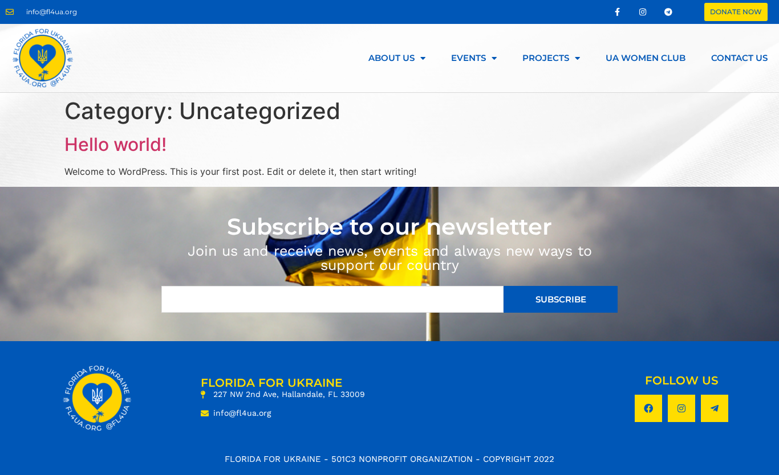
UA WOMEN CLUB (645, 57)
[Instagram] (681, 408)
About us (391, 57)
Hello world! (115, 144)
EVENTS (468, 57)
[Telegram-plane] (714, 408)
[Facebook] (648, 408)
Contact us (739, 57)
